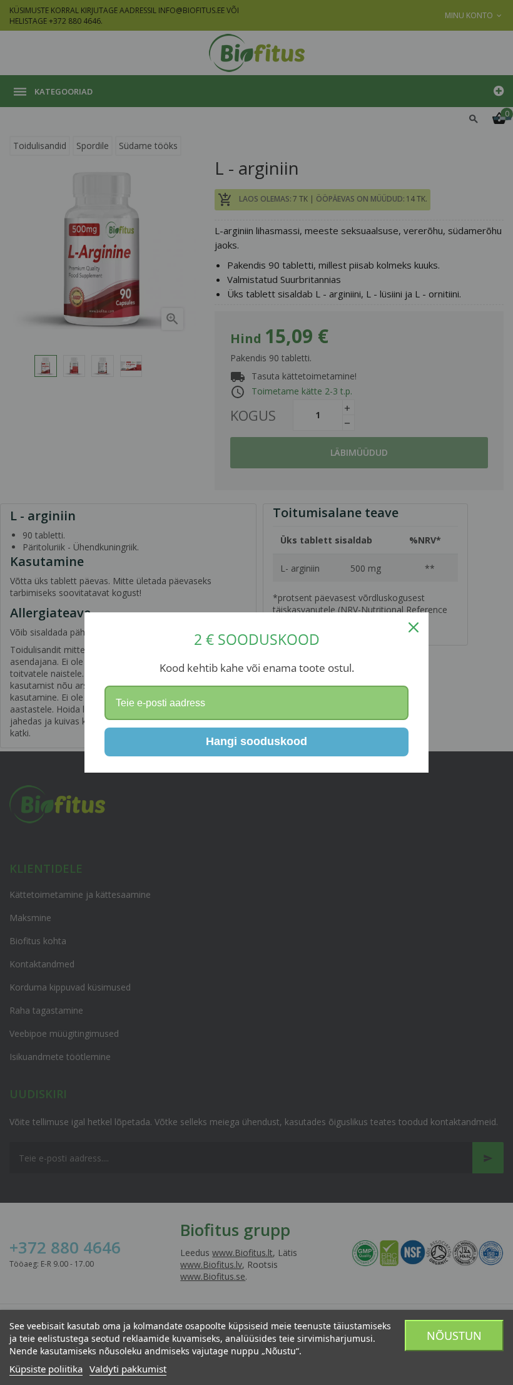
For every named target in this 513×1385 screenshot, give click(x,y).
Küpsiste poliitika (46, 1368)
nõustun (454, 1335)
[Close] (414, 627)
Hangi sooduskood (256, 741)
